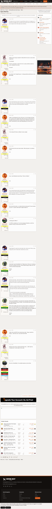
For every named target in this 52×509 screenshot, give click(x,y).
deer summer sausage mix (8, 453)
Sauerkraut (41, 32)
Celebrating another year (8, 432)
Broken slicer (41, 22)
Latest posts (40, 15)
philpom (5, 426)
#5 (35, 115)
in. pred (5, 454)
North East (6, 83)
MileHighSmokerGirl (7, 429)
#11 (35, 218)
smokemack (3, 13)
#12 (35, 246)
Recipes (37, 3)
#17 (35, 344)
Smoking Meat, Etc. (43, 3)
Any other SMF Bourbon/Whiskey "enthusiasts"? (42, 38)
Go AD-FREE (38, 498)
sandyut (32, 448)
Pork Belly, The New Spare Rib (9, 436)
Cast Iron (48, 3)
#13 (35, 261)
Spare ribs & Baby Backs (8, 428)
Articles (26, 1)
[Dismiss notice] (50, 6)
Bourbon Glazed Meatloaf (44, 27)
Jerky (33, 3)
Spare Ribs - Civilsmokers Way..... (10, 439)
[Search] (50, 1)
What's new (15, 1)
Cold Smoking (29, 3)
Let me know (7, 7)
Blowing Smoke (11, 3)
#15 (35, 298)
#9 (35, 188)
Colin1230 (32, 429)
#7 (35, 146)
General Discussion (42, 43)
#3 (35, 71)
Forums (21, 1)
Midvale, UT (6, 379)
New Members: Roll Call (4, 3)
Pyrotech (5, 437)
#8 (35, 173)
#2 (35, 55)
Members (36, 1)
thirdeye (5, 445)
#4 (35, 99)
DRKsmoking (32, 443)
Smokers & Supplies (23, 3)
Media (31, 1)
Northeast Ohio (5, 275)
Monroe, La (6, 230)
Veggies (40, 35)
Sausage (16, 3)
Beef (40, 30)
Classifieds (21, 499)
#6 (35, 129)
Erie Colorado (6, 112)
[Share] (34, 19)
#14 (35, 277)
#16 (35, 330)
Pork (12, 426)
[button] (18, 1)
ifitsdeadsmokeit (31, 433)
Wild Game (13, 454)
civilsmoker (6, 440)
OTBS (40, 17)
